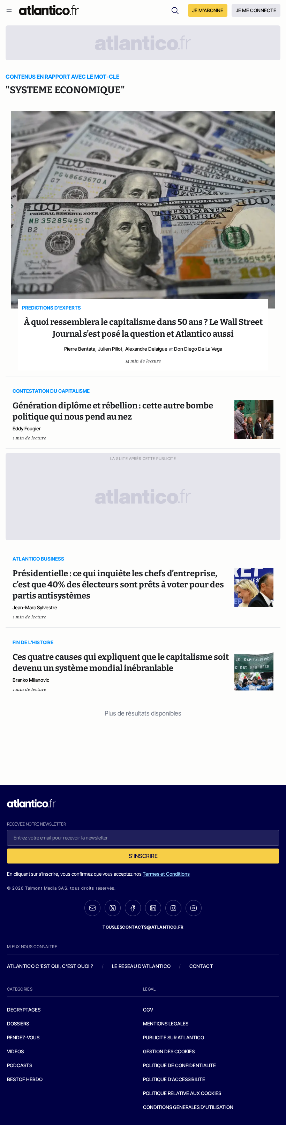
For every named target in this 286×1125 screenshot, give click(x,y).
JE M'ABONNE (207, 10)
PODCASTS (19, 1065)
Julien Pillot (110, 349)
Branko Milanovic (31, 680)
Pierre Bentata (79, 349)
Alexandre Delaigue (146, 349)
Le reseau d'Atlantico (141, 966)
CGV (148, 1010)
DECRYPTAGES (23, 1010)
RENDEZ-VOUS (23, 1037)
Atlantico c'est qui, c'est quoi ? (50, 966)
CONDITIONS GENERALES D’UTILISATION (188, 1107)
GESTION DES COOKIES (169, 1051)
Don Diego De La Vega (198, 349)
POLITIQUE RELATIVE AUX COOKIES (182, 1093)
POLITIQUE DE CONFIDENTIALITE (179, 1065)
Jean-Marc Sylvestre (35, 607)
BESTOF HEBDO (25, 1079)
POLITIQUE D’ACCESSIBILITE (174, 1079)
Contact (201, 966)
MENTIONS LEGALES (165, 1023)
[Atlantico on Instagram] (173, 908)
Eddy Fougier (27, 428)
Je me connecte (256, 10)
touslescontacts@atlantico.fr (143, 927)
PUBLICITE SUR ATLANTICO (173, 1037)
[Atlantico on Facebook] (133, 908)
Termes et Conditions (166, 874)
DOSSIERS (18, 1023)
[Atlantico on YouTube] (194, 908)
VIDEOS (15, 1051)
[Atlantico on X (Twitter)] (113, 908)
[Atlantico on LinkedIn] (153, 908)
